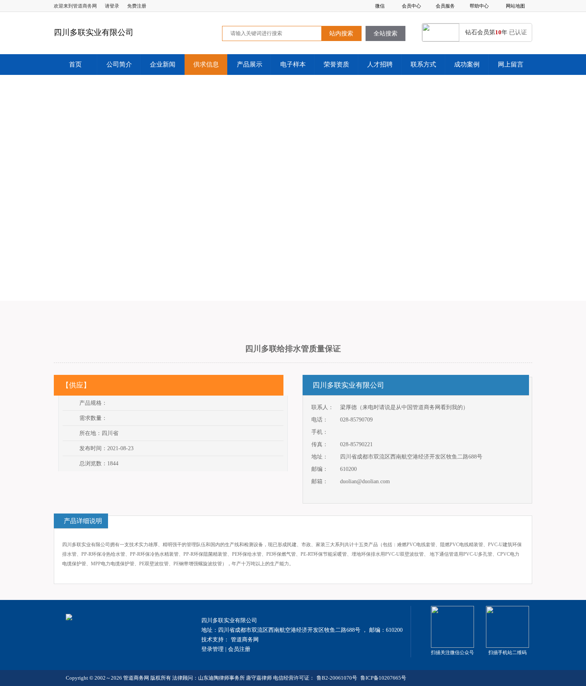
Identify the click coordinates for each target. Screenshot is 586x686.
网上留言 (510, 64)
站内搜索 (341, 33)
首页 (75, 64)
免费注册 (136, 6)
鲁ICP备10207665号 (383, 678)
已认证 (518, 32)
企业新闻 (162, 64)
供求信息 (206, 64)
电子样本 (293, 64)
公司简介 (119, 64)
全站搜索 (385, 33)
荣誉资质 (336, 64)
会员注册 (239, 649)
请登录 (112, 6)
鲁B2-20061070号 (337, 678)
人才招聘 (380, 64)
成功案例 (467, 64)
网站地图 (515, 6)
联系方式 (423, 64)
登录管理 (212, 649)
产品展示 (249, 64)
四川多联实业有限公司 (348, 385)
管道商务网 (245, 640)
